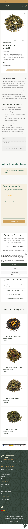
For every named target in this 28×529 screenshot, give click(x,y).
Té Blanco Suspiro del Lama (12, 367)
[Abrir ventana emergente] (2, 6)
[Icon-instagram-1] (2, 507)
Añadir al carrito (16, 70)
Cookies (9, 274)
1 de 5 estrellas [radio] (3, 195)
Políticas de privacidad (15, 274)
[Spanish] (4, 510)
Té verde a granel (18, 40)
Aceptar (14, 264)
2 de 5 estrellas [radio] (5, 195)
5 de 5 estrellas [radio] (11, 195)
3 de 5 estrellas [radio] (7, 195)
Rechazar (14, 268)
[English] (2, 510)
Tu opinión (5, 199)
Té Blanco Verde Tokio (10, 429)
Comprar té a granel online (8, 40)
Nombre (5, 209)
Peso (4, 62)
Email (4, 214)
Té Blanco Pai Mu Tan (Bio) (11, 398)
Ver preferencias (14, 272)
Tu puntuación (6, 193)
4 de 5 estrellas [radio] (9, 195)
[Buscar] (23, 6)
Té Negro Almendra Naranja (12, 336)
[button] (26, 254)
